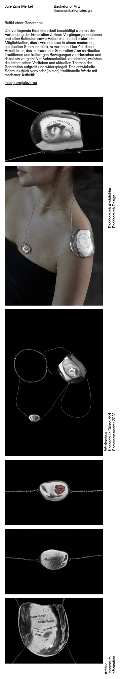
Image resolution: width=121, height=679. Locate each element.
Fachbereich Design (114, 211)
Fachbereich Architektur (110, 208)
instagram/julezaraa (21, 83)
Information (114, 665)
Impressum (110, 665)
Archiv (106, 668)
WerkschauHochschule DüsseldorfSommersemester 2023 (110, 432)
